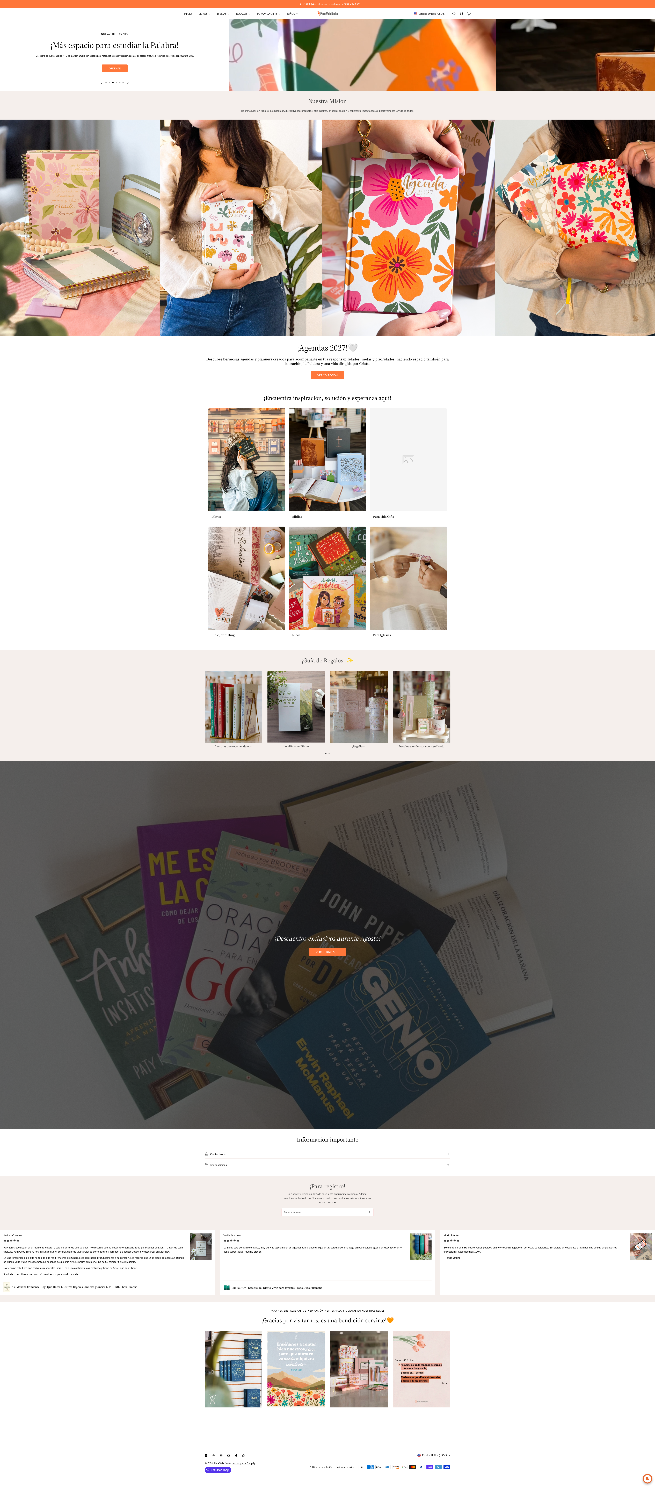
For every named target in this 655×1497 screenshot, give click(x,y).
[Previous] (101, 82)
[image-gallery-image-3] (359, 1369)
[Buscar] (454, 13)
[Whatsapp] (243, 1455)
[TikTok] (236, 1455)
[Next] (128, 82)
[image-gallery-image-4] (421, 1369)
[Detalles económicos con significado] (421, 707)
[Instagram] (221, 1455)
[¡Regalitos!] (359, 707)
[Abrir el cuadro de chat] (647, 1479)
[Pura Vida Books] (327, 13)
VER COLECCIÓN (327, 375)
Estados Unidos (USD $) (431, 13)
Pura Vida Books (222, 1463)
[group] (309, 55)
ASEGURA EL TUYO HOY (114, 68)
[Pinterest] (213, 1455)
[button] (469, 13)
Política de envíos (345, 1467)
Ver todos (114, 59)
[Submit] (369, 1212)
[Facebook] (206, 1455)
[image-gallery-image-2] (296, 1369)
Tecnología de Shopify (243, 1463)
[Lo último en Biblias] (296, 707)
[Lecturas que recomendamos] (233, 707)
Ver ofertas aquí (327, 951)
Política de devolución (320, 1467)
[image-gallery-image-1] (233, 1369)
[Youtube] (228, 1455)
